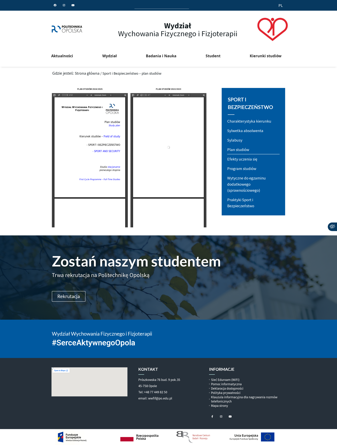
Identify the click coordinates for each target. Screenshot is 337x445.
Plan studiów (238, 149)
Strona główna (87, 73)
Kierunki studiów (265, 55)
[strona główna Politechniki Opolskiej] (70, 29)
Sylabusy (234, 140)
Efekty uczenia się (242, 159)
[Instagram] (221, 416)
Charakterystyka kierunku (249, 121)
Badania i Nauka (161, 55)
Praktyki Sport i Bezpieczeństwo (240, 202)
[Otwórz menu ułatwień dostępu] (332, 226)
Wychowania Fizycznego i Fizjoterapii (177, 29)
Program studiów (241, 168)
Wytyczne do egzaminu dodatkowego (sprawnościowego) (246, 184)
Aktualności (62, 55)
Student (213, 55)
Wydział (109, 55)
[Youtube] (230, 416)
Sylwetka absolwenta (245, 130)
